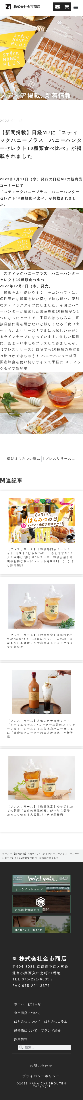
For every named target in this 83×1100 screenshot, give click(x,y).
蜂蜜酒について (25, 1030)
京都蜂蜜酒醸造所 (27, 909)
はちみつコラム (56, 1021)
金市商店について (27, 1013)
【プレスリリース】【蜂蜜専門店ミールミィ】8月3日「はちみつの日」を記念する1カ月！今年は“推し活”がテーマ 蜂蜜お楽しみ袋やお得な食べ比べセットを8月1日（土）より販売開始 (41, 557)
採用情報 (20, 1039)
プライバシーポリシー (41, 1076)
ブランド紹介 (51, 1030)
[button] (76, 7)
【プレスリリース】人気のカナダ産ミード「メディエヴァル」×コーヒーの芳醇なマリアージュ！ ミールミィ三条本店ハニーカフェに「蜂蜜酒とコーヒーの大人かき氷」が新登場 (41, 728)
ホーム (6, 853)
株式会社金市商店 (27, 6)
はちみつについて (27, 1021)
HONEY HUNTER (28, 930)
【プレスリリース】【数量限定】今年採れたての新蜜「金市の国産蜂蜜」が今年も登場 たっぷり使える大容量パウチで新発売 (40, 810)
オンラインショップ (29, 889)
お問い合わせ (41, 1066)
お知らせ (34, 1004)
